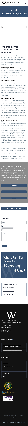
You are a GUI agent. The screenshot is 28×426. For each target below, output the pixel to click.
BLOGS (14, 191)
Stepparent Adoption (8, 291)
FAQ (4, 376)
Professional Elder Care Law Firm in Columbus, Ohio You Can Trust (12, 345)
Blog (4, 369)
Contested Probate (8, 294)
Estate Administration (9, 287)
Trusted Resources (8, 366)
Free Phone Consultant (14, 208)
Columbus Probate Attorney (10, 284)
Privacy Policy (14, 415)
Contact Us (6, 373)
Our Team (5, 363)
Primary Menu (25, 3)
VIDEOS (14, 198)
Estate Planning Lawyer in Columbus (12, 350)
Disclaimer (6, 415)
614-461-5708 (8, 330)
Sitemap (14, 417)
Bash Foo (23, 422)
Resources (14, 185)
